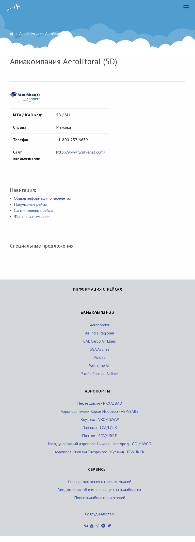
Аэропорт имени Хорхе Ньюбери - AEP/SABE (100, 411)
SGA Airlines (99, 349)
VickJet (99, 357)
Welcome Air (99, 365)
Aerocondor (99, 324)
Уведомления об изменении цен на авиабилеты (99, 489)
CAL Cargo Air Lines (99, 341)
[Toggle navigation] (185, 7)
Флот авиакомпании (32, 216)
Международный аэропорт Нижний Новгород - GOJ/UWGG (99, 443)
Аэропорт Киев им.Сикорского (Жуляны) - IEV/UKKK (99, 451)
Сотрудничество (99, 513)
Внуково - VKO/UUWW (99, 419)
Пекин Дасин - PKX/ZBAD (99, 403)
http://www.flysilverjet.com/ (80, 152)
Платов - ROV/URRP (99, 435)
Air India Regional (99, 332)
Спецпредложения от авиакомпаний (99, 481)
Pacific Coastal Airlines (99, 373)
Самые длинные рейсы (33, 210)
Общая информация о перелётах (42, 198)
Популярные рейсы (30, 204)
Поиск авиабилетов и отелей (99, 497)
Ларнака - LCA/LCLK (99, 427)
